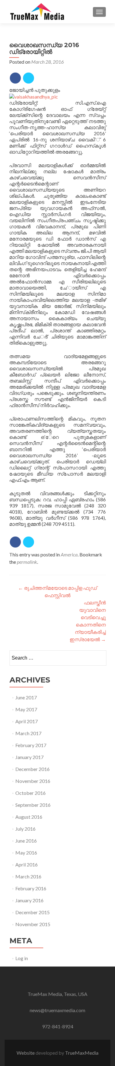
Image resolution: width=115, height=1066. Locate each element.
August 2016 (28, 817)
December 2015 (32, 912)
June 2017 (26, 697)
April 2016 (26, 864)
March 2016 (28, 876)
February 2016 (30, 888)
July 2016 (25, 829)
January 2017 (29, 757)
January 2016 (29, 900)
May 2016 (26, 852)
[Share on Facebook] (15, 78)
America (69, 554)
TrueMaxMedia (81, 1053)
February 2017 (30, 745)
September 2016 (33, 805)
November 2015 (32, 924)
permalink (27, 562)
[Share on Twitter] (28, 78)
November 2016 (32, 781)
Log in (21, 958)
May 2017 (26, 709)
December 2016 (32, 769)
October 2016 (30, 793)
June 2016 (26, 840)
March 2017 (28, 733)
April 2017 (26, 721)
